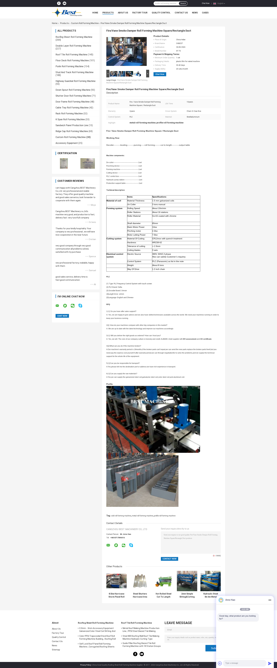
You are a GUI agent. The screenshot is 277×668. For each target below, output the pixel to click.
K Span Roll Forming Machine (70, 119)
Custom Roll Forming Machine (85, 23)
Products (108, 13)
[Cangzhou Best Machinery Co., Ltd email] (59, 305)
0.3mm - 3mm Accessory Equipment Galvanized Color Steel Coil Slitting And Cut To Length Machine (97, 630)
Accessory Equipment (67, 143)
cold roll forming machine (121, 516)
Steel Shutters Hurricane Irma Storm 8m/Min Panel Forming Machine (140, 595)
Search (183, 3)
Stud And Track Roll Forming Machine (74, 72)
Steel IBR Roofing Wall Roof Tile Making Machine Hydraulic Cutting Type (141, 637)
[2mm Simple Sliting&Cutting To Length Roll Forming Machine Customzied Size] (187, 581)
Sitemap (56, 650)
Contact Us (181, 13)
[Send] (269, 663)
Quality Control (161, 13)
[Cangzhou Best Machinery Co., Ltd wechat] (74, 305)
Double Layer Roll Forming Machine (73, 45)
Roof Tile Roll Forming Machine (71, 54)
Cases (205, 13)
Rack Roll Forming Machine (69, 113)
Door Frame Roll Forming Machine (73, 101)
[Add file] (220, 663)
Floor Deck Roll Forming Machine (72, 60)
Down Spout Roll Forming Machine (73, 90)
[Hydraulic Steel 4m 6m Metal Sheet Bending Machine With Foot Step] (210, 581)
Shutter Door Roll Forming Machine (73, 95)
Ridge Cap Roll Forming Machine (72, 131)
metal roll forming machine (142, 516)
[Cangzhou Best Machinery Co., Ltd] (68, 12)
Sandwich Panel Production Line (72, 125)
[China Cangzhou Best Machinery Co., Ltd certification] (64, 163)
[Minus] (270, 600)
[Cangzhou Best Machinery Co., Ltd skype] (82, 305)
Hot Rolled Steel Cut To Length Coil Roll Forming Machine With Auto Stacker (163, 595)
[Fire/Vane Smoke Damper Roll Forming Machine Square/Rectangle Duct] (126, 52)
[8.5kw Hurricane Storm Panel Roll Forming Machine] (116, 581)
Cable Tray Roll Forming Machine (72, 107)
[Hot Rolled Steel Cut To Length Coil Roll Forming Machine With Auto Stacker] (163, 581)
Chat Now (205, 3)
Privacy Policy (85, 665)
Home (95, 13)
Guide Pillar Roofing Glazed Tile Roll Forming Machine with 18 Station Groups (142, 644)
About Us (123, 13)
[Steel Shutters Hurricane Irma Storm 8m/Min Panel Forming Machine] (140, 581)
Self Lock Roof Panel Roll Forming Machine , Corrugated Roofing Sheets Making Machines (97, 646)
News (195, 13)
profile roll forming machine (164, 516)
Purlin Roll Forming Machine (69, 66)
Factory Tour (139, 13)
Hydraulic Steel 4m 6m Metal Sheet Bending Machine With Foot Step (210, 595)
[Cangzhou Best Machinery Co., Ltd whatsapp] (66, 305)
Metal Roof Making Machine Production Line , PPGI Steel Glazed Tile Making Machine (141, 630)
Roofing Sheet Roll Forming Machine (74, 37)
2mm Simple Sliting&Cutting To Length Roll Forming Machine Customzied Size (187, 595)
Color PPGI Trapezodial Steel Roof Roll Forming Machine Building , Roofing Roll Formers (97, 638)
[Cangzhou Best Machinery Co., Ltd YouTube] (64, 3)
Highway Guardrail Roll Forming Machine (76, 81)
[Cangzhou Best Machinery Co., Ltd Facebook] (58, 3)
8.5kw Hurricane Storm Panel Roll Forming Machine (116, 595)
